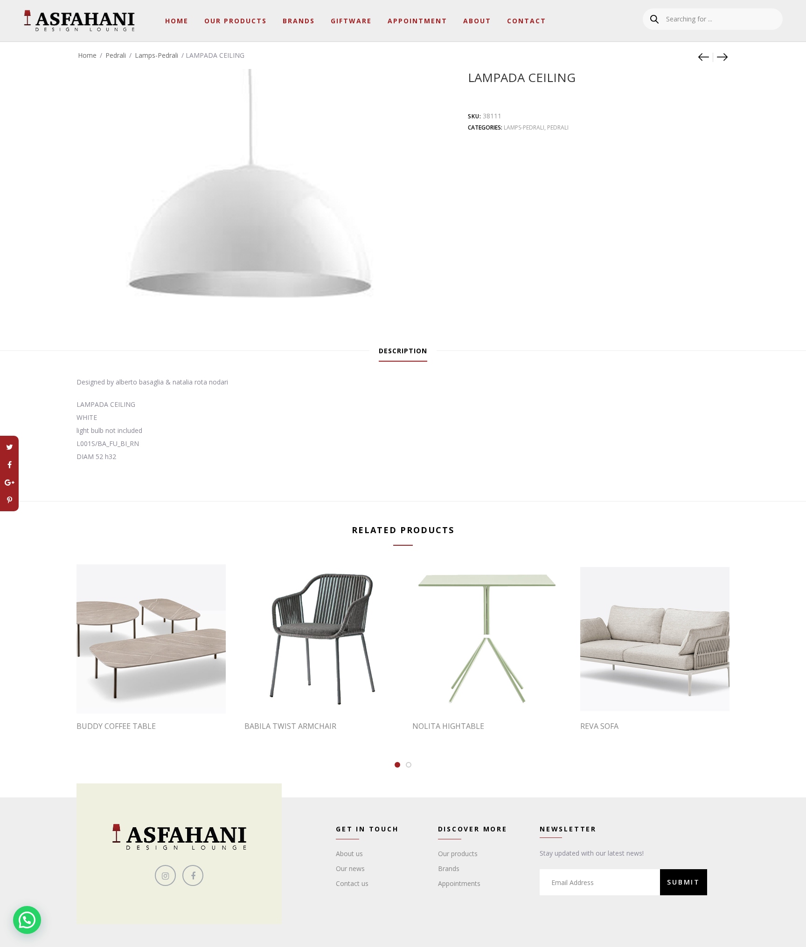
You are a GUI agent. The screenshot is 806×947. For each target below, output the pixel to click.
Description (403, 350)
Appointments (459, 883)
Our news (350, 868)
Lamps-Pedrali (156, 55)
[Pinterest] (9, 500)
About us (349, 853)
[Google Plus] (9, 482)
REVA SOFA (599, 726)
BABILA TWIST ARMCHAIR (290, 726)
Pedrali (115, 55)
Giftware (351, 20)
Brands (299, 20)
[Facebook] (9, 465)
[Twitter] (9, 447)
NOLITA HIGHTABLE (448, 726)
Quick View (156, 694)
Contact (526, 20)
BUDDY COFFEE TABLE (116, 726)
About (477, 20)
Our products (458, 853)
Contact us (352, 883)
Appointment (417, 20)
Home (176, 20)
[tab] (403, 351)
